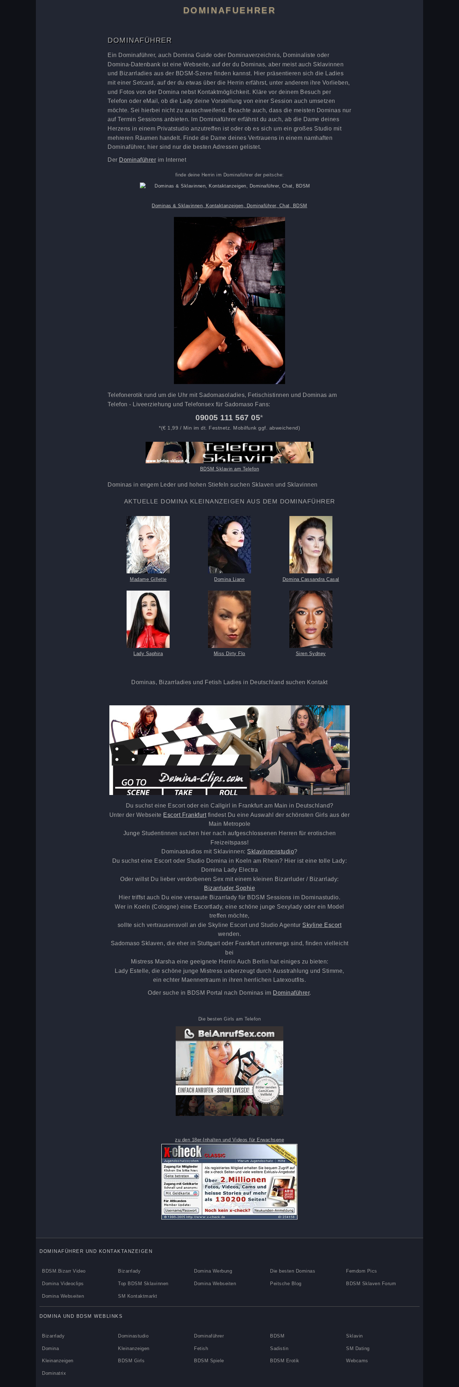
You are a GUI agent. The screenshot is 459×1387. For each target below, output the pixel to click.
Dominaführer (137, 160)
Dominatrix (54, 1373)
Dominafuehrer (229, 10)
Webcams (357, 1360)
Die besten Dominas (292, 1271)
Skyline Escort (321, 925)
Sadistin (279, 1348)
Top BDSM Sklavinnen (143, 1283)
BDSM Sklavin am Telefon (229, 469)
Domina (50, 1348)
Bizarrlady (129, 1271)
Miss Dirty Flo (229, 653)
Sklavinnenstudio (270, 851)
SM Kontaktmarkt (137, 1296)
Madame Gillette (148, 579)
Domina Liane (229, 579)
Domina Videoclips (63, 1283)
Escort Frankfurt (184, 815)
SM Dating (358, 1348)
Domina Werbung (213, 1271)
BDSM (277, 1336)
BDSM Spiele (209, 1360)
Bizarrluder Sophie (229, 888)
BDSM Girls (131, 1360)
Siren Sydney (311, 653)
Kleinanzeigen (134, 1348)
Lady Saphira (148, 653)
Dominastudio (133, 1336)
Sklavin (354, 1336)
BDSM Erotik (284, 1360)
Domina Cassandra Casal (311, 579)
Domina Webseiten (215, 1283)
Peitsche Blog (286, 1283)
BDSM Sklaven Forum (371, 1283)
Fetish (201, 1348)
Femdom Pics (361, 1271)
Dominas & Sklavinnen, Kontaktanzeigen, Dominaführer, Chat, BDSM (229, 205)
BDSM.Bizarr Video (64, 1271)
